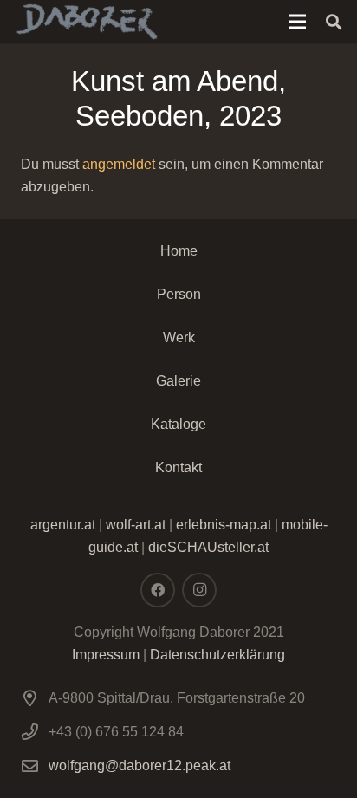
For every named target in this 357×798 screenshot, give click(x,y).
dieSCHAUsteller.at (208, 547)
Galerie (178, 380)
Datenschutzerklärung (217, 654)
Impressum (106, 654)
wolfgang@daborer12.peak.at (139, 765)
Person (179, 294)
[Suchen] (333, 21)
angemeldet (118, 164)
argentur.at (62, 524)
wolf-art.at (136, 524)
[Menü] (297, 21)
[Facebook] (157, 590)
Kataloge (178, 424)
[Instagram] (199, 590)
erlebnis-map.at (223, 524)
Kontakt (178, 467)
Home (179, 250)
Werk (179, 337)
